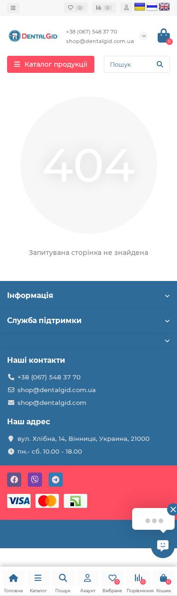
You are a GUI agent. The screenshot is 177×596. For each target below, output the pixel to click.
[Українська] (139, 7)
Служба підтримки (44, 320)
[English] (164, 7)
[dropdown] (13, 8)
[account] (126, 7)
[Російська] (152, 7)
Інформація (30, 295)
